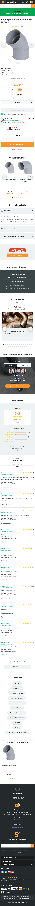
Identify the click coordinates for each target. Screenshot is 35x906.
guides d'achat (25, 898)
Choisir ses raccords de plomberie (16, 732)
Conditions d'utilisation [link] (25, 904)
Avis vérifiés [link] (21, 446)
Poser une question (17, 281)
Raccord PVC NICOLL (17, 693)
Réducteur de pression (17, 698)
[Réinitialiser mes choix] (21, 94)
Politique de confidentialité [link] (11, 904)
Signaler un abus (5, 487)
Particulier (11, 365)
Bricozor (12, 2)
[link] (26, 2)
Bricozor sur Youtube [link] (9, 872)
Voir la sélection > (17, 15)
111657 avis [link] (15, 880)
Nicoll (16, 727)
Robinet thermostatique (17, 717)
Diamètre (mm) (17, 99)
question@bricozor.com (17, 386)
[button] (13, 197)
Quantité (17, 135)
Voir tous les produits (17, 255)
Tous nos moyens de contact (17, 390)
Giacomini (17, 722)
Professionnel (24, 365)
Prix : (13, 89)
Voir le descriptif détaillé (17, 79)
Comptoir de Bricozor (9, 898)
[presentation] (5, 177)
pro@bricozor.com (17, 827)
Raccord (17, 683)
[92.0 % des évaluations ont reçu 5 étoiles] (9, 432)
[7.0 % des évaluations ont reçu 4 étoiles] (9, 434)
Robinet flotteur (16, 708)
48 (29, 432)
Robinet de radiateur (17, 703)
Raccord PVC (16, 688)
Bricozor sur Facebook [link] (2, 872)
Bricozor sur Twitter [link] (6, 872)
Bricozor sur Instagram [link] (12, 872)
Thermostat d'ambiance (17, 713)
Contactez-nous (9, 809)
